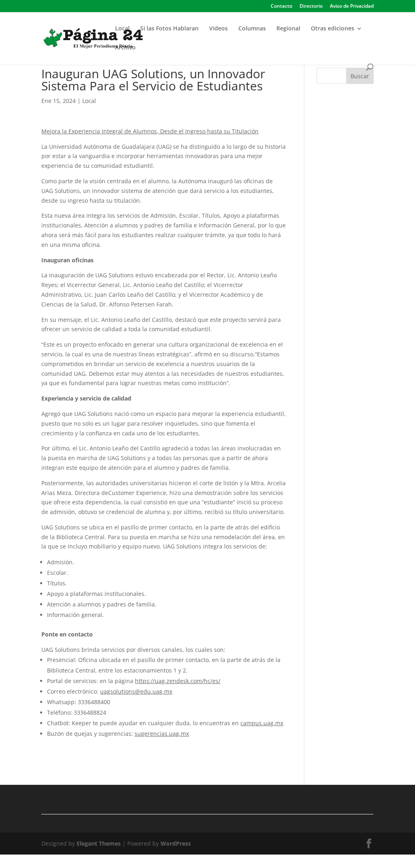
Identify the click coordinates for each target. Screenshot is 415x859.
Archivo (125, 48)
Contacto (281, 6)
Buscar (360, 76)
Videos (218, 29)
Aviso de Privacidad (352, 6)
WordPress (175, 843)
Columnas (252, 29)
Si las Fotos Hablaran (169, 29)
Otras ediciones (332, 29)
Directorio (311, 6)
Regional (288, 29)
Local (122, 29)
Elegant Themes (99, 843)
